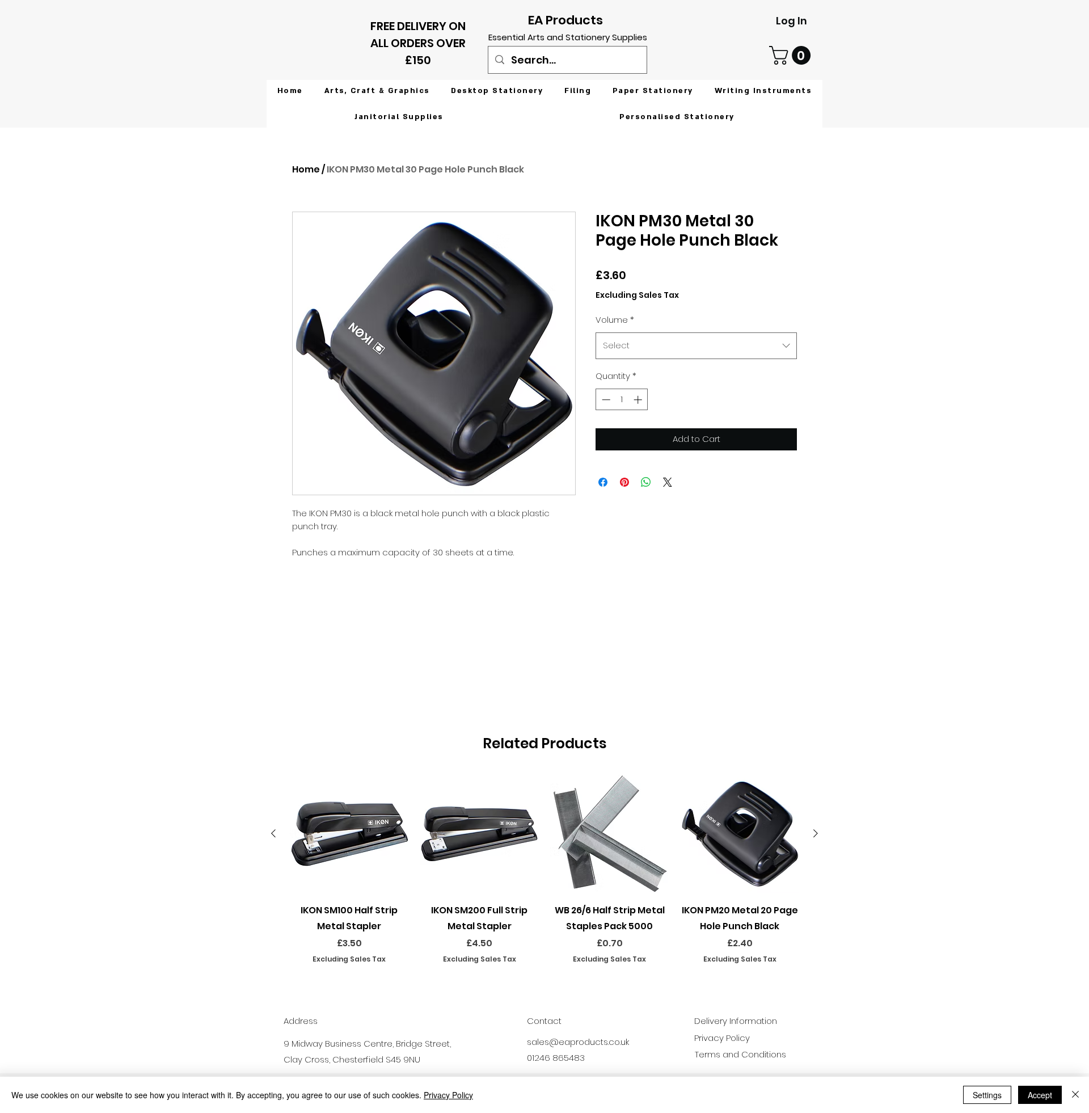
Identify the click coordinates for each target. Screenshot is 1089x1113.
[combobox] (696, 345)
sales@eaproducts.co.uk (578, 1042)
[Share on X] (667, 482)
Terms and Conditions (740, 1054)
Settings (987, 1095)
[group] (544, 877)
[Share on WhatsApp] (646, 482)
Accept (1040, 1095)
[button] (792, 55)
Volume (615, 320)
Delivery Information (735, 1021)
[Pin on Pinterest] (624, 482)
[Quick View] (349, 833)
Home (306, 169)
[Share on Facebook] (603, 482)
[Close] (1075, 1095)
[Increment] (639, 399)
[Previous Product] (273, 833)
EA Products (565, 20)
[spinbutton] (622, 399)
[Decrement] (605, 399)
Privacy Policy (448, 1095)
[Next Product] (815, 833)
